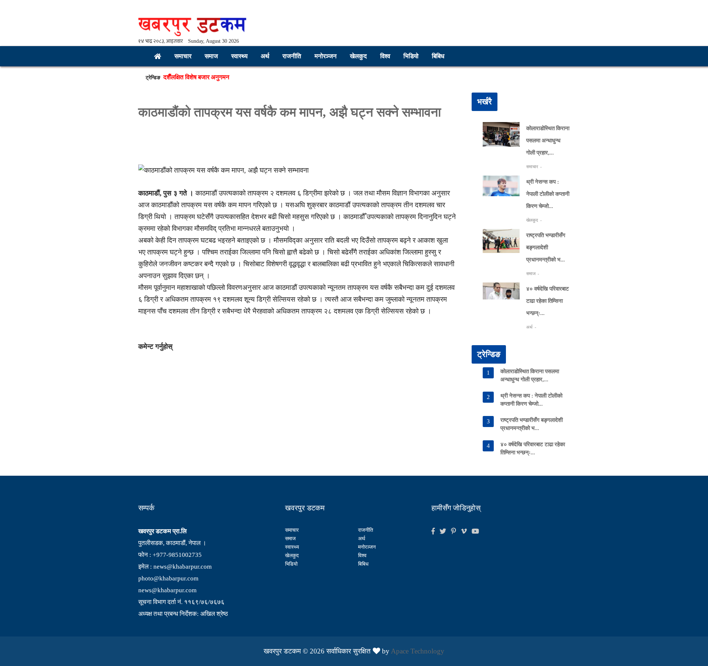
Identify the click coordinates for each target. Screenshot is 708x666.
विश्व (385, 56)
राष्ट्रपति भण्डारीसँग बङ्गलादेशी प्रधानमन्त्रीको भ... (545, 247)
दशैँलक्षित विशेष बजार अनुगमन (196, 81)
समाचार (182, 56)
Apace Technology (417, 651)
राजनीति (291, 56)
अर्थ (265, 56)
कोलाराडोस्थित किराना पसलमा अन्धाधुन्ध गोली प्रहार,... (547, 140)
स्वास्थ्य (239, 56)
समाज (211, 56)
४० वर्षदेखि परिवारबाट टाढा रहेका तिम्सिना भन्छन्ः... (547, 301)
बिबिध (438, 56)
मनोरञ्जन (326, 56)
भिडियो (411, 56)
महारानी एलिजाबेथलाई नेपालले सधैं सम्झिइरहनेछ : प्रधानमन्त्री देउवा (238, 70)
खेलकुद (358, 56)
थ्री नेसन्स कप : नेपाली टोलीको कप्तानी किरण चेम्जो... (547, 194)
